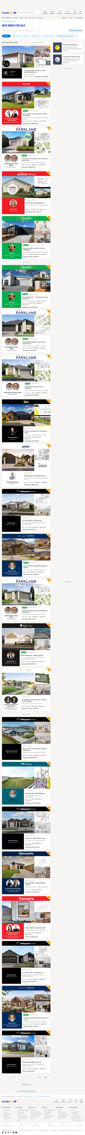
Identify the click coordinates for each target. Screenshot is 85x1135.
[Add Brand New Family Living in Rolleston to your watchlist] (48, 357)
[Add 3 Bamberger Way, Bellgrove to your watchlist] (48, 764)
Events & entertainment (63, 1114)
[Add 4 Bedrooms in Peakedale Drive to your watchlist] (48, 446)
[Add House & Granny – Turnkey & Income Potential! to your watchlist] (48, 267)
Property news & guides (23, 1110)
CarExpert (50, 1125)
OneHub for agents (22, 1116)
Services (60, 1107)
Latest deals (7, 1110)
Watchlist (63, 1102)
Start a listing (56, 1102)
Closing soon (7, 1114)
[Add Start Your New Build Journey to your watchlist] (48, 809)
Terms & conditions (61, 1130)
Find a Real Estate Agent (22, 1119)
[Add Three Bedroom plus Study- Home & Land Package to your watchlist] (48, 670)
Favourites (70, 1102)
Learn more (30, 1096)
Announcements (75, 1112)
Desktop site (24, 1130)
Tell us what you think (44, 1096)
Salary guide (47, 1118)
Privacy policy (52, 1130)
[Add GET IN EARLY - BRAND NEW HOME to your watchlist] (48, 853)
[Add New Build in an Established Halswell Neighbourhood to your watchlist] (48, 48)
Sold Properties (21, 1112)
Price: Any (26, 36)
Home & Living (7, 1118)
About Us (30, 1130)
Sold (26, 17)
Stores (5, 1112)
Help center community (76, 1120)
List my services (61, 1118)
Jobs (45, 1107)
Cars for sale (34, 1110)
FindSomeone (80, 1125)
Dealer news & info (35, 1116)
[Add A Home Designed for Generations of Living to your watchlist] (48, 988)
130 (39, 1077)
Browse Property (6, 17)
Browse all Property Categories (26, 1091)
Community (74, 1107)
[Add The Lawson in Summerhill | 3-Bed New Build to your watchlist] (48, 84)
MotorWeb (36, 1125)
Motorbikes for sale (35, 1112)
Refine (7, 36)
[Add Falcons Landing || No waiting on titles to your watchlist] (48, 401)
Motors (33, 1107)
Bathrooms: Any (49, 36)
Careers (36, 1130)
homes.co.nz (23, 1125)
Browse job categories (49, 1110)
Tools (70, 17)
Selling (64, 17)
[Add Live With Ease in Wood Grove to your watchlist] (48, 943)
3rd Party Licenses (75, 1116)
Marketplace (7, 1107)
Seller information (75, 1118)
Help (72, 1110)
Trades (59, 1110)
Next (45, 1077)
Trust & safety (74, 1114)
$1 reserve (6, 1116)
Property (20, 1107)
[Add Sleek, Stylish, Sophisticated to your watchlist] (48, 898)
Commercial (39, 17)
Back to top (27, 1084)
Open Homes (21, 1114)
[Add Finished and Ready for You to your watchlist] (48, 1033)
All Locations (15, 36)
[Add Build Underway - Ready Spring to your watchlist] (48, 625)
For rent (21, 17)
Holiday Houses (64, 1125)
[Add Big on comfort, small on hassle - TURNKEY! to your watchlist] (48, 218)
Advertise (45, 1130)
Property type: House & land (65, 36)
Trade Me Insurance (6, 1125)
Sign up (75, 13)
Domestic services (62, 1112)
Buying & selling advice (36, 1114)
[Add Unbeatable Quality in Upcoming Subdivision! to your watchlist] (48, 312)
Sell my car (33, 1118)
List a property (79, 17)
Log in (80, 13)
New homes (32, 17)
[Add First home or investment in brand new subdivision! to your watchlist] (48, 128)
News (40, 1130)
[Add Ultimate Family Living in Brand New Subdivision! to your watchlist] (48, 581)
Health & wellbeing (62, 1116)
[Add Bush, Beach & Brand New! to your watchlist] (48, 173)
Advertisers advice (48, 1116)
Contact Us (80, 1130)
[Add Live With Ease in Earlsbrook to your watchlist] (48, 491)
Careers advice (47, 1112)
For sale (16, 17)
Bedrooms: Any (37, 36)
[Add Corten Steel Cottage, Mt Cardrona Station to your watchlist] (48, 536)
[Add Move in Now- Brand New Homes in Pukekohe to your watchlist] (48, 719)
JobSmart (46, 1114)
